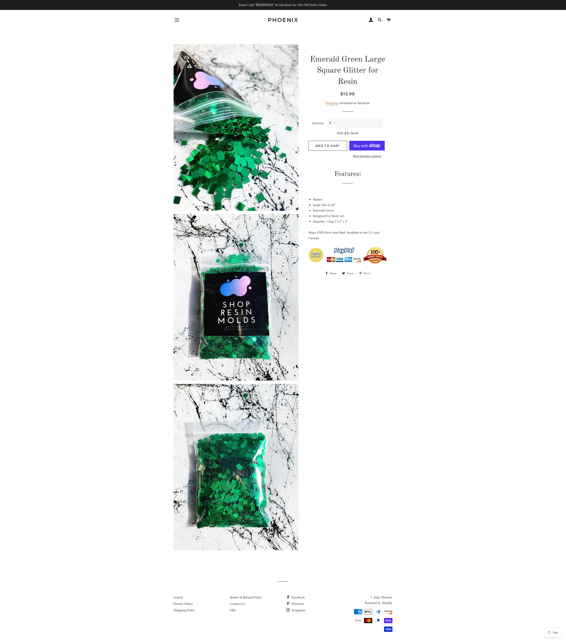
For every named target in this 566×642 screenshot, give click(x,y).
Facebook (298, 597)
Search (178, 597)
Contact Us (237, 604)
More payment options (367, 156)
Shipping (331, 103)
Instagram (298, 610)
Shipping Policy (184, 610)
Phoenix (283, 20)
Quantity (318, 123)
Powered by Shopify (378, 603)
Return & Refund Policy (246, 597)
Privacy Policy (183, 604)
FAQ (232, 610)
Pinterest (297, 604)
